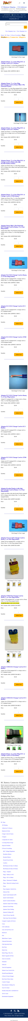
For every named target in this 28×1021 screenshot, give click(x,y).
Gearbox (5, 863)
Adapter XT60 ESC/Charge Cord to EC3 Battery (13, 667)
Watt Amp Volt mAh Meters (9, 918)
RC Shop (3, 822)
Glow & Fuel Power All (7, 929)
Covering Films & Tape (7, 842)
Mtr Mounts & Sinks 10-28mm (10, 865)
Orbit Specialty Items (7, 944)
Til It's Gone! (5, 993)
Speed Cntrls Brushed (8, 897)
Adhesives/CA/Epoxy (7, 828)
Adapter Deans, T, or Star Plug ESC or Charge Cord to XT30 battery (13, 754)
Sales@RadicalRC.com (14, 18)
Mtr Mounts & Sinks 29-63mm (10, 868)
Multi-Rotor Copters (7, 938)
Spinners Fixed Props (8, 906)
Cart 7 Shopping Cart (14, 1020)
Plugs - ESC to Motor (8, 877)
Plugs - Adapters (7, 871)
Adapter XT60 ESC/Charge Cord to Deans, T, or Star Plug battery (12, 596)
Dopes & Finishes (6, 845)
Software (4, 964)
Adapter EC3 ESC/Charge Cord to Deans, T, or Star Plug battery (14, 275)
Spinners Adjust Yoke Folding (10, 903)
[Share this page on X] (15, 1011)
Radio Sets (4, 950)
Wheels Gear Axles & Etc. (8, 970)
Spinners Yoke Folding (8, 909)
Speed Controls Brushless (9, 900)
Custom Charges (6, 982)
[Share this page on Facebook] (11, 1011)
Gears (3, 924)
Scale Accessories (6, 958)
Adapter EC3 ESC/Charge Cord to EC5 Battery (13, 306)
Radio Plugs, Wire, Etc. (7, 953)
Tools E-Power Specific (8, 915)
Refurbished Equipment (7, 996)
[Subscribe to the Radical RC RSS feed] (18, 1011)
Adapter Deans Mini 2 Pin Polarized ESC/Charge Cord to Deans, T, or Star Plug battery (13, 227)
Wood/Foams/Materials (7, 973)
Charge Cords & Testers (7, 834)
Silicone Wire (6, 892)
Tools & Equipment (6, 967)
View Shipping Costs (10, 31)
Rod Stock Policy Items (7, 979)
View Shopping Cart (22, 31)
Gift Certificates (5, 926)
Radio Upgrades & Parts (8, 955)
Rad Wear (4, 947)
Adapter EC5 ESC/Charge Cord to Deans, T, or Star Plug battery (14, 396)
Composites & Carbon (7, 839)
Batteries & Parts (6, 831)
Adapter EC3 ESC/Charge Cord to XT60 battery (13, 337)
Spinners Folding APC (8, 912)
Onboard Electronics (7, 941)
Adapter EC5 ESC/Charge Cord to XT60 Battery (13, 458)
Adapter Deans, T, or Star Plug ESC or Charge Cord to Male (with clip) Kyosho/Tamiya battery (13, 162)
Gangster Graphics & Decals (9, 921)
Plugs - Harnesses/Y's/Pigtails (10, 880)
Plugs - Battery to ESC (8, 874)
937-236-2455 (7, 14)
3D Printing (5, 825)
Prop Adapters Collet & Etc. (9, 889)
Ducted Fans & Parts (8, 860)
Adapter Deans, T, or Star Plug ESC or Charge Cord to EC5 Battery (13, 128)
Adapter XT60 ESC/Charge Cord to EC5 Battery (13, 698)
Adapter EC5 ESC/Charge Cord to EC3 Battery (13, 427)
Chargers (4, 836)
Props (4, 886)
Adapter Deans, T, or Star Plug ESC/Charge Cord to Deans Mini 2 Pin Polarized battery (13, 85)
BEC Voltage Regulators (9, 851)
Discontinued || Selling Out (8, 985)
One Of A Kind (5, 987)
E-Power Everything (7, 848)
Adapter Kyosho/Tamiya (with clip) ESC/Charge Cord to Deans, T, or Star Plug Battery (13, 490)
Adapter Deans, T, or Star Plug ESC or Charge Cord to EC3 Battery (13, 62)
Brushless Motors (7, 854)
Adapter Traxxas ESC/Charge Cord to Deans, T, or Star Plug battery (13, 538)
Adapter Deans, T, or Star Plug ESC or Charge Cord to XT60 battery (13, 195)
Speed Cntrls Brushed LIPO (9, 894)
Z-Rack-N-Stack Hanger (8, 976)
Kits (3, 935)
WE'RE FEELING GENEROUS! (10, 990)
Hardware (4, 932)
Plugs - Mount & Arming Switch (11, 883)
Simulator (4, 961)
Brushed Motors (7, 857)
